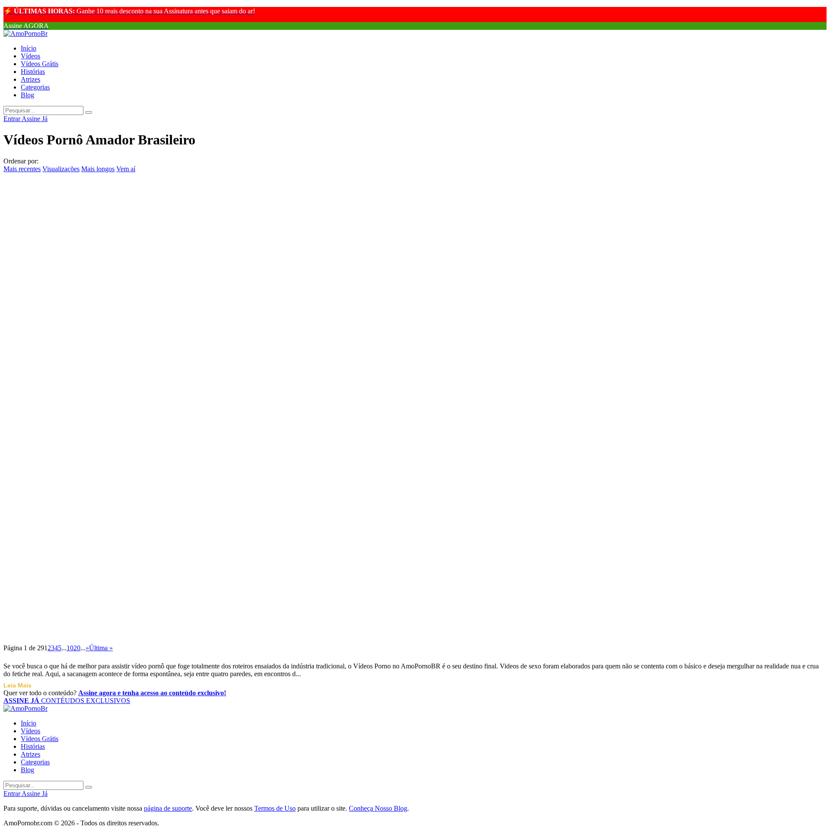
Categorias (35, 87)
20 (76, 648)
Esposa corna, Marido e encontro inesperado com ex (119, 433)
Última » (101, 648)
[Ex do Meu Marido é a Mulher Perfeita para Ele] (415, 571)
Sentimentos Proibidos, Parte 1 (71, 275)
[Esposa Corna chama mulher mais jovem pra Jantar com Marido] (415, 492)
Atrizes (30, 79)
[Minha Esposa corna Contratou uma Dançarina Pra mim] (415, 531)
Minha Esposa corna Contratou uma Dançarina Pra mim (129, 550)
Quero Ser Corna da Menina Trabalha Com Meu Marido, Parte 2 (148, 315)
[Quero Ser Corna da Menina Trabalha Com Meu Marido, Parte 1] (415, 335)
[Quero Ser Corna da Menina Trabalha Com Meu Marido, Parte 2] (415, 296)
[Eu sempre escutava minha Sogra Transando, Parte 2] (415, 217)
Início (28, 48)
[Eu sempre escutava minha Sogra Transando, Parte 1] (415, 374)
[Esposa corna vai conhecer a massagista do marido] (415, 453)
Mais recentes (22, 169)
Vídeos (30, 56)
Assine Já (35, 118)
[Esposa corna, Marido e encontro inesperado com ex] (415, 414)
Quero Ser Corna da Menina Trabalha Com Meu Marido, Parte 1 (148, 354)
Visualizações (61, 169)
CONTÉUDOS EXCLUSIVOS (66, 700)
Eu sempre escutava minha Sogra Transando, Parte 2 (120, 237)
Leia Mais (17, 685)
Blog (27, 95)
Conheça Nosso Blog (378, 808)
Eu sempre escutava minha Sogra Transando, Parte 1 (120, 393)
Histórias (33, 71)
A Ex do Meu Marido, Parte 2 (69, 197)
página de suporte (168, 808)
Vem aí (125, 169)
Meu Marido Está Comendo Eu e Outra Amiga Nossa (121, 629)
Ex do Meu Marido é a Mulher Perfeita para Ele (111, 590)
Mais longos (98, 169)
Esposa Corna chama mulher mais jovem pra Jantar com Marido (148, 511)
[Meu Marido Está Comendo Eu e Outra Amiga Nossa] (415, 610)
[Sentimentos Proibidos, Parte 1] (415, 257)
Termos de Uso (275, 808)
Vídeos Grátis (39, 63)
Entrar (12, 118)
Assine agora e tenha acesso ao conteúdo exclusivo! (152, 693)
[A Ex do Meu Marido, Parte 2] (415, 178)
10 (70, 648)
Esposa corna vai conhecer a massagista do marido (115, 472)
